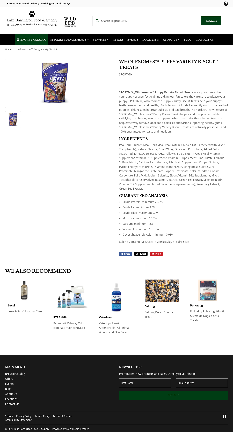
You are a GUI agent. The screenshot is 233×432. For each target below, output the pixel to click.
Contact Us (205, 39)
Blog (188, 39)
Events (132, 39)
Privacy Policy (23, 416)
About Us (170, 39)
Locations (150, 39)
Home (8, 49)
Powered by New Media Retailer (70, 428)
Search (213, 20)
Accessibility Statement (18, 419)
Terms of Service (62, 416)
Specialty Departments (68, 39)
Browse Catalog (33, 39)
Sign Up (173, 395)
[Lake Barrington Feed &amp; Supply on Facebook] (224, 416)
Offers (118, 39)
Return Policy (42, 416)
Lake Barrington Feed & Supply (31, 428)
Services (100, 39)
